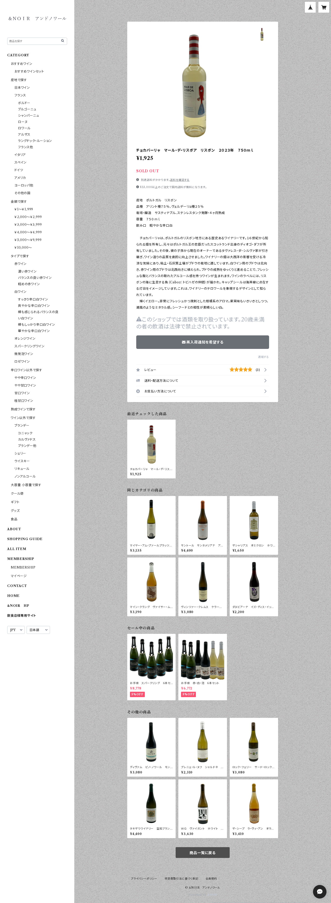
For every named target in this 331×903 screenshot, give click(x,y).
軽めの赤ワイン (29, 284)
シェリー (20, 453)
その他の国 (22, 193)
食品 (14, 519)
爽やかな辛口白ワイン (34, 306)
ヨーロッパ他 (23, 185)
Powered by (197, 894)
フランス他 (25, 147)
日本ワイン (22, 88)
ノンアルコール (25, 476)
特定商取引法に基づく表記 (181, 878)
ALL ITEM (16, 549)
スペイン (20, 162)
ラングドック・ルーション (35, 141)
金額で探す (19, 202)
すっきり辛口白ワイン (33, 299)
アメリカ (20, 178)
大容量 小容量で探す (26, 485)
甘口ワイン (22, 393)
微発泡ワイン (23, 354)
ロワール (24, 128)
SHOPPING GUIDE (25, 539)
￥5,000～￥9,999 (27, 240)
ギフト (15, 502)
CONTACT (17, 586)
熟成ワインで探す (23, 409)
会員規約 (211, 878)
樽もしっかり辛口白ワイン (36, 325)
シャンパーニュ (28, 116)
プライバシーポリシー (144, 878)
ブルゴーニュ (27, 109)
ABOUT (14, 529)
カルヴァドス (27, 439)
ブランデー (21, 425)
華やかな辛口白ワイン (34, 331)
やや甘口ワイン (25, 385)
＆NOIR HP (18, 606)
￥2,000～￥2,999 (28, 217)
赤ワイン (20, 264)
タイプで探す (20, 256)
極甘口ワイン (23, 401)
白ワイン (20, 292)
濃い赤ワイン (27, 271)
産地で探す (19, 80)
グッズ (15, 511)
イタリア (20, 155)
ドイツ (18, 170)
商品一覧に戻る (203, 853)
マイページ (19, 576)
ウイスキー (22, 461)
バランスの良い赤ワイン (35, 278)
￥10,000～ (23, 248)
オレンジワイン (24, 339)
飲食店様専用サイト (21, 616)
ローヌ (22, 122)
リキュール (21, 469)
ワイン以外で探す (23, 418)
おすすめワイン (21, 64)
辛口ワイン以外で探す (26, 370)
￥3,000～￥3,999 (28, 225)
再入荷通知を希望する (204, 342)
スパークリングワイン (29, 346)
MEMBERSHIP (23, 567)
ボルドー (24, 103)
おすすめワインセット (29, 71)
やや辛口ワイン (25, 378)
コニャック (25, 433)
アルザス (24, 134)
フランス (20, 95)
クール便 (17, 493)
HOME (13, 596)
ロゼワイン (22, 361)
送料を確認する (180, 180)
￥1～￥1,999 (23, 209)
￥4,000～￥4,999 (28, 232)
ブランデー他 (27, 446)
